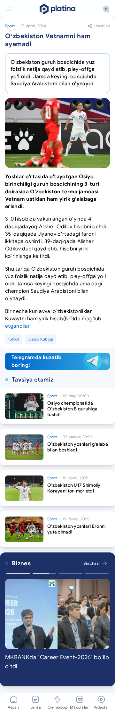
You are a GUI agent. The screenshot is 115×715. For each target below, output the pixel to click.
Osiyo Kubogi (40, 339)
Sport (10, 25)
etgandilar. (18, 326)
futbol (13, 339)
